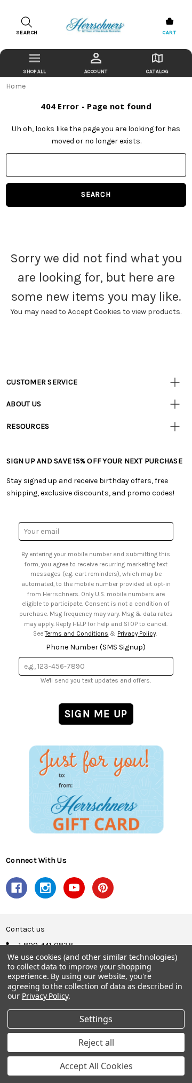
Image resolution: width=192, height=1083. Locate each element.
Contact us (25, 929)
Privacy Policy (136, 633)
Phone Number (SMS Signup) (96, 647)
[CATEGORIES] (34, 63)
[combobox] (96, 165)
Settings (96, 1019)
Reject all (96, 1042)
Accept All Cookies (96, 1066)
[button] (96, 789)
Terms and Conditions (76, 633)
